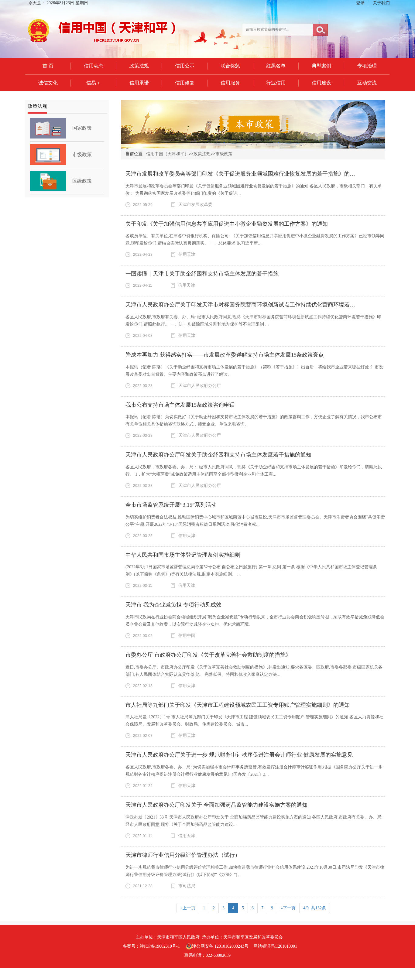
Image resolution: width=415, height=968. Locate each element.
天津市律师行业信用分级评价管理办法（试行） (182, 855)
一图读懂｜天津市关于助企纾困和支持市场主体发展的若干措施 (202, 274)
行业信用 (276, 82)
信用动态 (93, 65)
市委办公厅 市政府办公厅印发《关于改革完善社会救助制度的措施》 (208, 655)
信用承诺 (139, 82)
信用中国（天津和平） (167, 154)
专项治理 (367, 65)
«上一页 (187, 908)
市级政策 (82, 154)
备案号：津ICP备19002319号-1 (151, 946)
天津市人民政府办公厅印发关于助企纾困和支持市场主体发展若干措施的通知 (218, 455)
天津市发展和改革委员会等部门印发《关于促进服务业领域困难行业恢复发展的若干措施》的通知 (243, 174)
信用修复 (184, 82)
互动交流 (367, 82)
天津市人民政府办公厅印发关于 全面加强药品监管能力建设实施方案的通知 (216, 805)
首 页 (48, 65)
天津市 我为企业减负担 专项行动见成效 (173, 605)
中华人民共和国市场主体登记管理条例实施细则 (182, 555)
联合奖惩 (230, 65)
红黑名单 (276, 65)
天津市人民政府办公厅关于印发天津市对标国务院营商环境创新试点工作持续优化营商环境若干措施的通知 (253, 305)
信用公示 (184, 65)
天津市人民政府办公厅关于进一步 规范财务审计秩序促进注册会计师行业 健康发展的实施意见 (239, 755)
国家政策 (82, 128)
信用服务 (230, 82)
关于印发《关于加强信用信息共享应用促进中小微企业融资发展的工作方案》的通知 (226, 224)
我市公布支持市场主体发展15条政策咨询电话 (180, 405)
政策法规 (139, 65)
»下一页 (288, 908)
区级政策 (82, 180)
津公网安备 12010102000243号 (220, 946)
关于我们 (381, 3)
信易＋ (93, 82)
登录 (360, 3)
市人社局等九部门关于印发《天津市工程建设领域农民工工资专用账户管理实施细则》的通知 (237, 705)
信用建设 (321, 82)
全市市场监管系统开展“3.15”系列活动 (171, 505)
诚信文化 (48, 82)
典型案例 (321, 65)
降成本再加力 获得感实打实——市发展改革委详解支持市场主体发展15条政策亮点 (224, 355)
